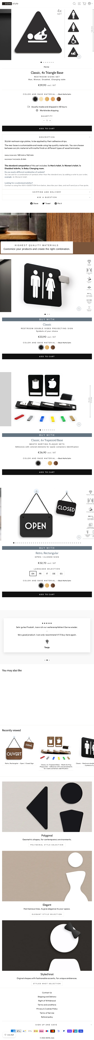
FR (40, 573)
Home (46, 67)
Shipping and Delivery (47, 192)
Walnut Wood (58, 99)
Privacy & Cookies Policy (47, 1009)
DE (54, 573)
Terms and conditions (47, 1005)
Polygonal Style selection (47, 845)
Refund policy (47, 1017)
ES (61, 573)
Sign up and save (46, 1025)
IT (47, 573)
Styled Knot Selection (47, 983)
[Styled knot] (47, 945)
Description (47, 137)
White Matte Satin (44, 463)
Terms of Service (47, 1013)
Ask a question (47, 197)
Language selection (47, 569)
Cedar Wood (52, 99)
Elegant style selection (47, 914)
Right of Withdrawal (47, 1001)
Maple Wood (41, 99)
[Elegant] (47, 876)
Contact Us (47, 992)
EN (33, 573)
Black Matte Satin (35, 99)
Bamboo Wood (47, 99)
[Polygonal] (47, 806)
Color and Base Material (47, 94)
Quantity (47, 116)
